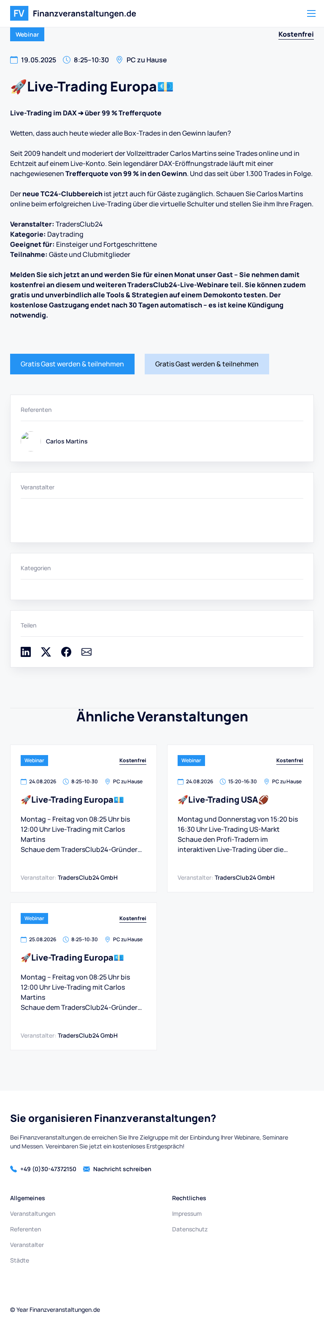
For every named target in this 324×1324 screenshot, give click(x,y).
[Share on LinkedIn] (26, 654)
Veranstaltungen (32, 1213)
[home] (73, 13)
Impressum (187, 1213)
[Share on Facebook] (66, 654)
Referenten (25, 1229)
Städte (19, 1260)
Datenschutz (190, 1229)
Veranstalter (27, 1245)
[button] (311, 13)
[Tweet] (46, 654)
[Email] (86, 654)
